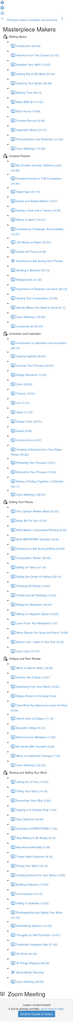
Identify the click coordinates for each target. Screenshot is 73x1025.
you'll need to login (52, 1009)
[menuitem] (2, 9)
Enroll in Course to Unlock (37, 1014)
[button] (2, 3)
